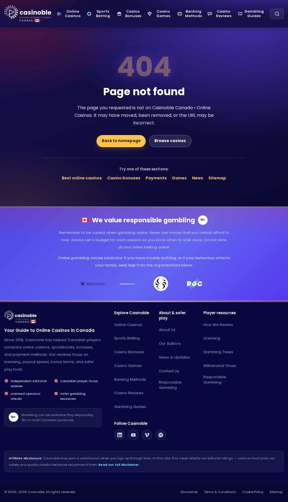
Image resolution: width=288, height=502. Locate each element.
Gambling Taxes (218, 352)
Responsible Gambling (170, 385)
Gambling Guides (130, 406)
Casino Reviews (128, 393)
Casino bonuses (123, 178)
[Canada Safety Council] (127, 283)
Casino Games (128, 365)
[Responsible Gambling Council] (195, 283)
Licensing (211, 338)
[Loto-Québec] (161, 283)
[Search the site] (277, 14)
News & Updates (174, 357)
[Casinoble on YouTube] (133, 435)
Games (179, 178)
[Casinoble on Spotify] (161, 435)
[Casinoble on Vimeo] (147, 435)
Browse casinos (170, 140)
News (197, 178)
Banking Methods (130, 379)
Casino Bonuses (129, 352)
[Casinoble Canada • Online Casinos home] (27, 12)
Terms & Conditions (220, 492)
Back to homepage (121, 140)
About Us (167, 329)
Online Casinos (128, 324)
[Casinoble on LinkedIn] (119, 435)
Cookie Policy (252, 492)
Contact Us (169, 371)
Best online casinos (82, 178)
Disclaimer (189, 492)
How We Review (218, 324)
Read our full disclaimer (118, 464)
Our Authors (170, 343)
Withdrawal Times (219, 365)
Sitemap (217, 178)
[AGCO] (93, 283)
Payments (156, 178)
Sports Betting (127, 338)
